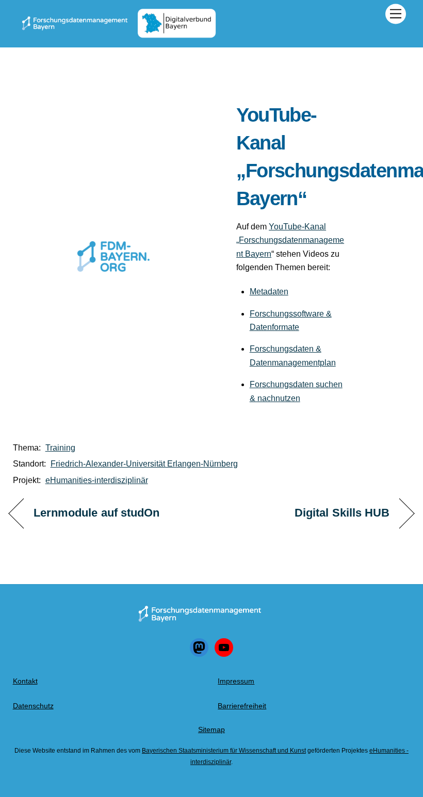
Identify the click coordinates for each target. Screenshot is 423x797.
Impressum (236, 681)
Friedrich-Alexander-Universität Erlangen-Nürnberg (144, 463)
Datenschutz (33, 706)
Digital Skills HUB (342, 512)
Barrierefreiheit (242, 706)
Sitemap (211, 729)
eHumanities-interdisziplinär (96, 480)
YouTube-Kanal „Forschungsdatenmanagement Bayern (290, 240)
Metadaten (269, 291)
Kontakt (25, 681)
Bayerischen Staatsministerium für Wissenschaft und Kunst (224, 750)
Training (60, 447)
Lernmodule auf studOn (97, 512)
